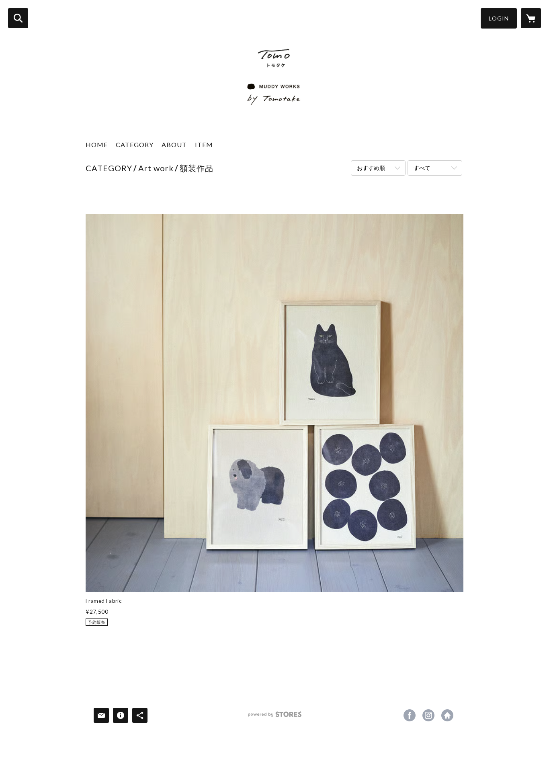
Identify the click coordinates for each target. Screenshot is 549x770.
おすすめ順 (371, 167)
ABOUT (174, 144)
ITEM (204, 144)
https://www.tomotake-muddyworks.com (447, 715)
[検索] (18, 18)
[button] (499, 18)
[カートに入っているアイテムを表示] (531, 18)
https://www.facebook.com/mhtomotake (410, 715)
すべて (422, 167)
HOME (97, 144)
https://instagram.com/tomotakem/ (428, 715)
